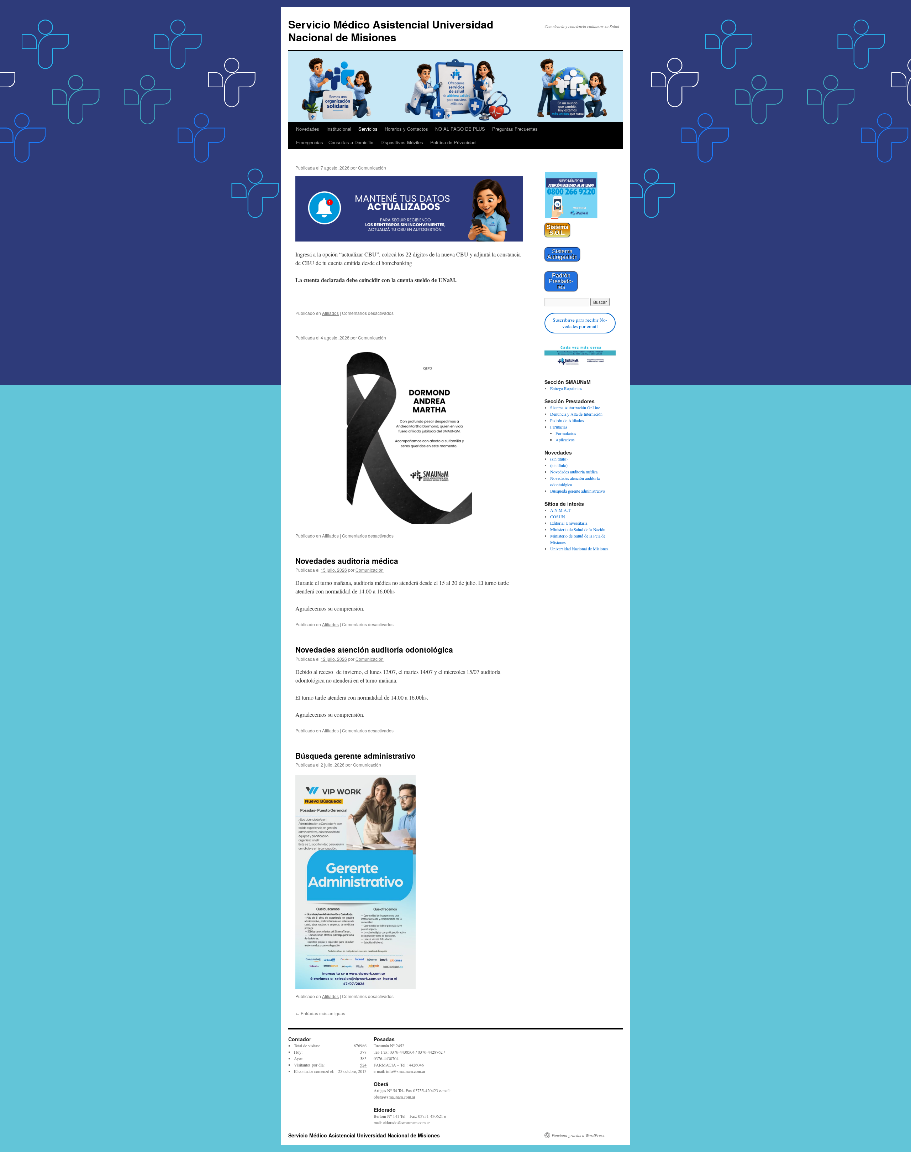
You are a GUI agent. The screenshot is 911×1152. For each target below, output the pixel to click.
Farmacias (558, 427)
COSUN (557, 516)
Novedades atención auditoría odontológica (374, 649)
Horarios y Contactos (406, 128)
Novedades (307, 128)
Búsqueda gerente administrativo (355, 755)
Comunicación (372, 168)
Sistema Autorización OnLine (575, 407)
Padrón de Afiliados (567, 420)
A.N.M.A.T (560, 510)
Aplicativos (565, 439)
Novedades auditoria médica (346, 560)
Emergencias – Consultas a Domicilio (334, 142)
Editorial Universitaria (568, 523)
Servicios (368, 128)
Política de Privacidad (452, 142)
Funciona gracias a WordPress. (578, 1135)
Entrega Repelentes (566, 388)
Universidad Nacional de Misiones (579, 548)
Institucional (338, 128)
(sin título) (559, 459)
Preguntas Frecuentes (515, 128)
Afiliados (330, 313)
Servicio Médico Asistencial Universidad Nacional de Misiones (390, 30)
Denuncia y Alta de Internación (576, 414)
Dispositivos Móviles (401, 142)
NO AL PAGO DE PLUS (460, 128)
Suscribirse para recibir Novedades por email (580, 323)
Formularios (565, 433)
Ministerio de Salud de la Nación (577, 529)
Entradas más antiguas (320, 1013)
